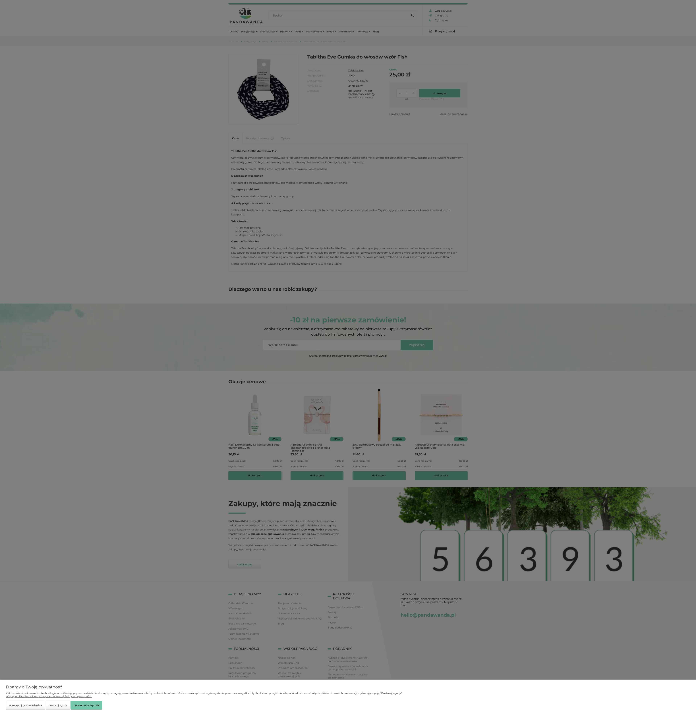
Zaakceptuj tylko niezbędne (25, 705)
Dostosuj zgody (58, 705)
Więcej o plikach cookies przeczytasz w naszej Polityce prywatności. (49, 696)
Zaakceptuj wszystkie (86, 705)
